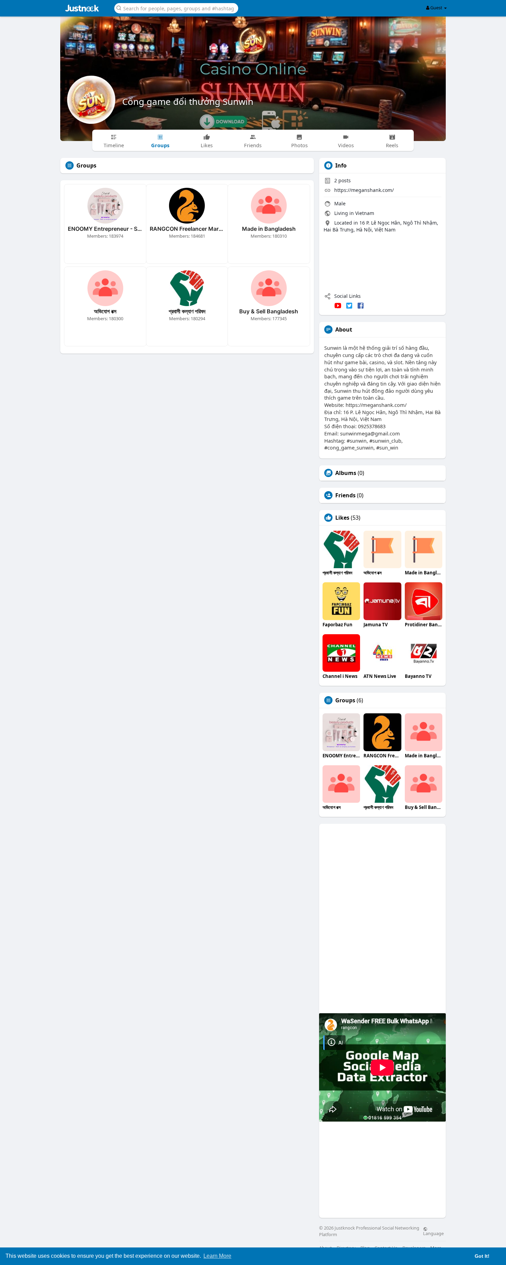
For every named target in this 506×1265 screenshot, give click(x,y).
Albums (345, 473)
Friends (345, 495)
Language (433, 1233)
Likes (342, 517)
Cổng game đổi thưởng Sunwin (187, 101)
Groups (345, 700)
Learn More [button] (217, 1256)
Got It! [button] (482, 1256)
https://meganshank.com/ (364, 190)
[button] (176, 7)
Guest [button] (436, 7)
